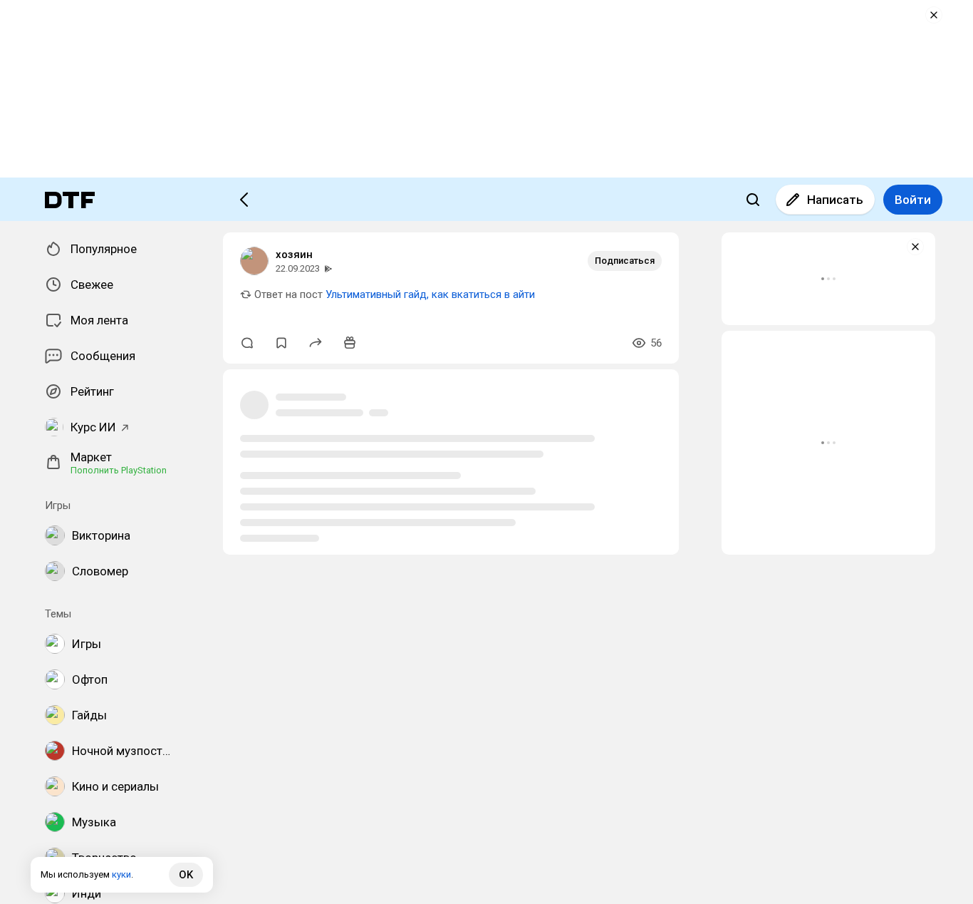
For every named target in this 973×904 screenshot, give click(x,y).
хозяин (294, 254)
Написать (835, 199)
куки (121, 874)
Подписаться (625, 260)
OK (186, 874)
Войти (913, 199)
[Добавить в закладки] (281, 343)
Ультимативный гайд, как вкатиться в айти (430, 294)
